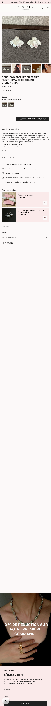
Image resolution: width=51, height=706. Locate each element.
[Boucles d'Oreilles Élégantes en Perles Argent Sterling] (9, 215)
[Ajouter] (45, 203)
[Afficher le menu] (3, 8)
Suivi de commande (9, 238)
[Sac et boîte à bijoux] (9, 199)
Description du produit (10, 129)
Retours (5, 232)
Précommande (8, 157)
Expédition (5, 226)
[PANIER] (47, 8)
